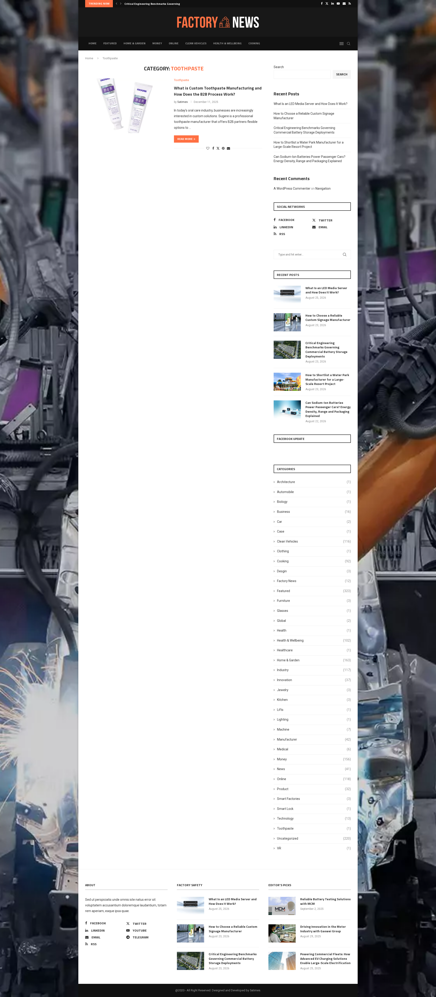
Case (314, 531)
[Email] (344, 3)
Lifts (314, 710)
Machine (314, 729)
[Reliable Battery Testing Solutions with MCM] (282, 906)
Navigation (323, 188)
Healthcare (314, 650)
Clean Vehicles (195, 43)
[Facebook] (321, 3)
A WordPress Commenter (292, 188)
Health (314, 630)
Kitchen (314, 700)
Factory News (314, 581)
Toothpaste (314, 828)
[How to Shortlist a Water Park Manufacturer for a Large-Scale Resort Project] (287, 382)
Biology (314, 501)
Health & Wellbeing (227, 43)
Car (314, 521)
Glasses (314, 611)
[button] (116, 3)
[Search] (348, 43)
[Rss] (350, 3)
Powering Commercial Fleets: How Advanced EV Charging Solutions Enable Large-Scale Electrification (325, 958)
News (314, 769)
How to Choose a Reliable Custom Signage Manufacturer (327, 317)
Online (173, 43)
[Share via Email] (228, 148)
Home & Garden (135, 43)
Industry (314, 670)
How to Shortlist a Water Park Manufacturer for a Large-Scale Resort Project (327, 379)
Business (314, 511)
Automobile (314, 492)
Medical (314, 749)
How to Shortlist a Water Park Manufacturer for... (156, 4)
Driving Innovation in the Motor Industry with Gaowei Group (323, 928)
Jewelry (314, 690)
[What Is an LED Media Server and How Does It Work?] (287, 295)
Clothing (314, 551)
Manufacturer (314, 739)
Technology (314, 818)
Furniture (314, 601)
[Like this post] (207, 148)
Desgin (314, 571)
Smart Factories (314, 799)
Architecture (314, 482)
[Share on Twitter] (218, 148)
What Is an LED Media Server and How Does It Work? (310, 104)
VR (314, 848)
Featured (110, 43)
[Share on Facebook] (213, 148)
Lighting (314, 719)
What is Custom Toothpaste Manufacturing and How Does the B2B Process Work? (218, 91)
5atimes (182, 102)
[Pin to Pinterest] (223, 148)
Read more (185, 139)
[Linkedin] (332, 3)
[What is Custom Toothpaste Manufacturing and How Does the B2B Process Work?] (126, 105)
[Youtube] (338, 3)
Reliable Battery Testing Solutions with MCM (325, 901)
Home (93, 43)
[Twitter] (326, 3)
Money (157, 43)
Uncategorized (314, 838)
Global (314, 621)
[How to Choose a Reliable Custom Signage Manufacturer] (287, 322)
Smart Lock (314, 809)
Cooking (254, 43)
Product (314, 789)
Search (279, 67)
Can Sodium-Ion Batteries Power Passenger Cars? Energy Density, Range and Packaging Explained (328, 409)
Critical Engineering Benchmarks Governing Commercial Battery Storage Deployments (326, 349)
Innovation (314, 680)
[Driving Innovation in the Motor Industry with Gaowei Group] (282, 933)
